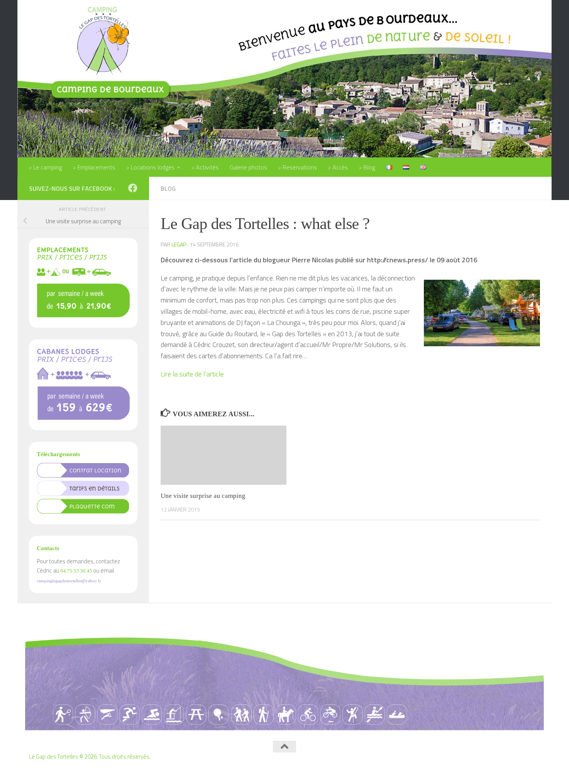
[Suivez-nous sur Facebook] (132, 188)
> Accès (338, 167)
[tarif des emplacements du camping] (83, 315)
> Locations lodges (150, 167)
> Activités (205, 167)
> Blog (367, 167)
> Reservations (297, 167)
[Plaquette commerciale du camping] (83, 511)
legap (178, 244)
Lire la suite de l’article (192, 374)
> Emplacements (94, 167)
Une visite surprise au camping (203, 495)
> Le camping (45, 167)
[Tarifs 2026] (83, 493)
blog (168, 188)
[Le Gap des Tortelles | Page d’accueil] (102, 40)
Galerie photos (248, 167)
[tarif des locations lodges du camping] (83, 417)
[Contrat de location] (83, 475)
